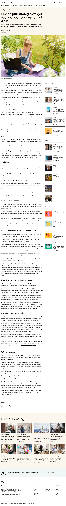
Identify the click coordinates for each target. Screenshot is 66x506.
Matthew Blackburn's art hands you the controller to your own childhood (58, 189)
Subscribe (55, 2)
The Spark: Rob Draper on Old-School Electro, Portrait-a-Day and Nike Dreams (59, 214)
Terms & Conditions (48, 488)
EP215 (54, 220)
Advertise (36, 493)
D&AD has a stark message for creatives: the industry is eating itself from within (58, 168)
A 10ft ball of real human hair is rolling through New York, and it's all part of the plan (58, 199)
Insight (54, 117)
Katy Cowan (8, 30)
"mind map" (17, 211)
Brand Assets (36, 494)
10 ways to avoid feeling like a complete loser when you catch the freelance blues (41, 459)
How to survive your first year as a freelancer (8, 458)
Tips (2, 10)
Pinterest (58, 496)
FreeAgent (16, 343)
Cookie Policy (47, 490)
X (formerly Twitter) (59, 492)
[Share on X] (2, 406)
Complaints (47, 492)
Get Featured (36, 492)
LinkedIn (57, 493)
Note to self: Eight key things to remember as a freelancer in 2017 (41, 438)
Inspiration (55, 87)
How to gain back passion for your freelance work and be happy (24, 459)
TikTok (57, 489)
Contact (35, 489)
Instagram (58, 488)
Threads (57, 494)
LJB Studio (27, 244)
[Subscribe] (64, 472)
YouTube (57, 490)
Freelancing (7, 10)
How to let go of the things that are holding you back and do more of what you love (24, 438)
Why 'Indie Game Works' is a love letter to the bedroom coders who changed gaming (58, 110)
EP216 (54, 210)
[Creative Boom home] (6, 2)
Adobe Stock (10, 78)
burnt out (10, 172)
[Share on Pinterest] (6, 406)
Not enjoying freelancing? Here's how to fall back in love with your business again (8, 438)
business (31, 371)
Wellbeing (7, 434)
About (35, 488)
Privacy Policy (48, 489)
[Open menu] (64, 2)
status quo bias (28, 130)
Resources (55, 107)
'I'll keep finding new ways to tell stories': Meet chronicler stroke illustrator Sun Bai (58, 90)
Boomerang (34, 263)
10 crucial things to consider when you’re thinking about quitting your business (56, 438)
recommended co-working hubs (28, 345)
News (54, 128)
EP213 (54, 243)
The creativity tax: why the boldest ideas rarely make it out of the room (58, 100)
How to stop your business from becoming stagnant (56, 458)
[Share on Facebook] (9, 406)
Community (36, 490)
